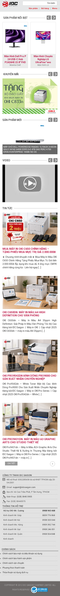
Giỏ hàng (45, 8)
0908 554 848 (48, 534)
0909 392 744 (48, 525)
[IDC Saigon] (10, 4)
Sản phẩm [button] (33, 8)
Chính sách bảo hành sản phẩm (17, 558)
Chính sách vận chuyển (13, 563)
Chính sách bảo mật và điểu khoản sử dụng (22, 553)
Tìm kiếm (51, 3)
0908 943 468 (48, 511)
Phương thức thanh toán (13, 568)
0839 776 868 (48, 515)
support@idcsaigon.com (24, 487)
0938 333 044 (48, 520)
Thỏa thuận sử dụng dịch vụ (15, 572)
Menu (54, 8)
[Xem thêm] (52, 463)
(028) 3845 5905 (24, 496)
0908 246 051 (48, 529)
